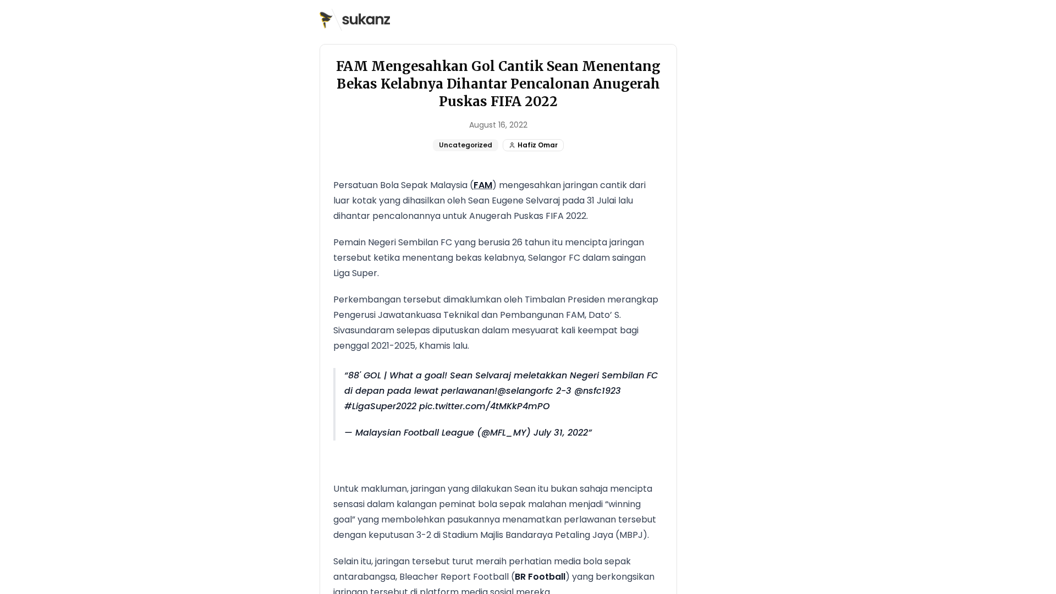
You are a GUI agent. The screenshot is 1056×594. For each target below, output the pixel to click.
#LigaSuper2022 (380, 406)
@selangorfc (525, 390)
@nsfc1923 (597, 390)
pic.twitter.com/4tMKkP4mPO (484, 406)
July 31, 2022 (561, 432)
